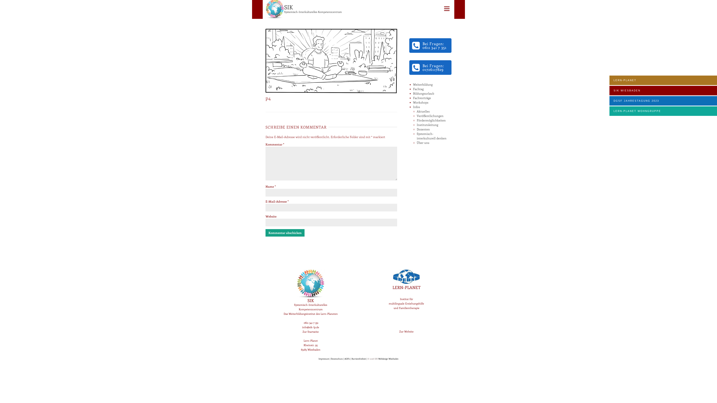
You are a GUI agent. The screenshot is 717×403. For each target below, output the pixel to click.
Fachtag (418, 89)
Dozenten (423, 129)
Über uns (423, 143)
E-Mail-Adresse (277, 201)
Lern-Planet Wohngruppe (637, 111)
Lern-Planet (625, 80)
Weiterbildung (423, 84)
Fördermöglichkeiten (431, 120)
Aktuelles (423, 111)
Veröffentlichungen (430, 116)
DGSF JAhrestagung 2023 (636, 100)
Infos (416, 107)
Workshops (420, 102)
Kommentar (275, 144)
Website (271, 216)
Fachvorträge (422, 98)
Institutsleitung (427, 125)
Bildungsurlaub (423, 93)
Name (271, 186)
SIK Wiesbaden (627, 90)
